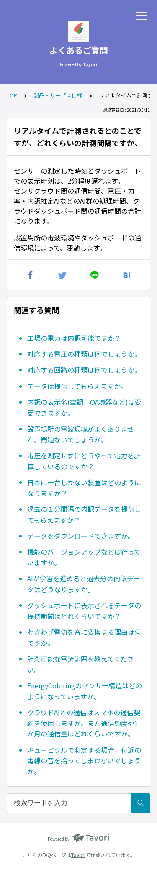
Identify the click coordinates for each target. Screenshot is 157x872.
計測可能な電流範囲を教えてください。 (80, 664)
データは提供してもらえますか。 (77, 386)
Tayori (78, 854)
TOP (12, 95)
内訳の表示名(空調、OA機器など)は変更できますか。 (84, 407)
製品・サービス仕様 (57, 95)
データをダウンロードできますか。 (80, 536)
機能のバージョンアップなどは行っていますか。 (84, 557)
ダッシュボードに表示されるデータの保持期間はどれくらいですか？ (84, 610)
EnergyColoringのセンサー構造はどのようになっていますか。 (84, 690)
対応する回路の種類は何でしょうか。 (84, 370)
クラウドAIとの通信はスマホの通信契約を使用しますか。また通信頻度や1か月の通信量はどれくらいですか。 (83, 723)
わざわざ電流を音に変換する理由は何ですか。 (84, 637)
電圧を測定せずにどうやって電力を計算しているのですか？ (84, 460)
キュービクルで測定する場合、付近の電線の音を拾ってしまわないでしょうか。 (84, 760)
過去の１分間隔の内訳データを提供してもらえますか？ (84, 514)
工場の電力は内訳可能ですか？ (74, 338)
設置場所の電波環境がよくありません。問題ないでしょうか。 (80, 434)
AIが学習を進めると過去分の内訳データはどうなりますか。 (83, 583)
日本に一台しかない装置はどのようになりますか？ (84, 487)
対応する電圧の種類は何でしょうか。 (84, 354)
